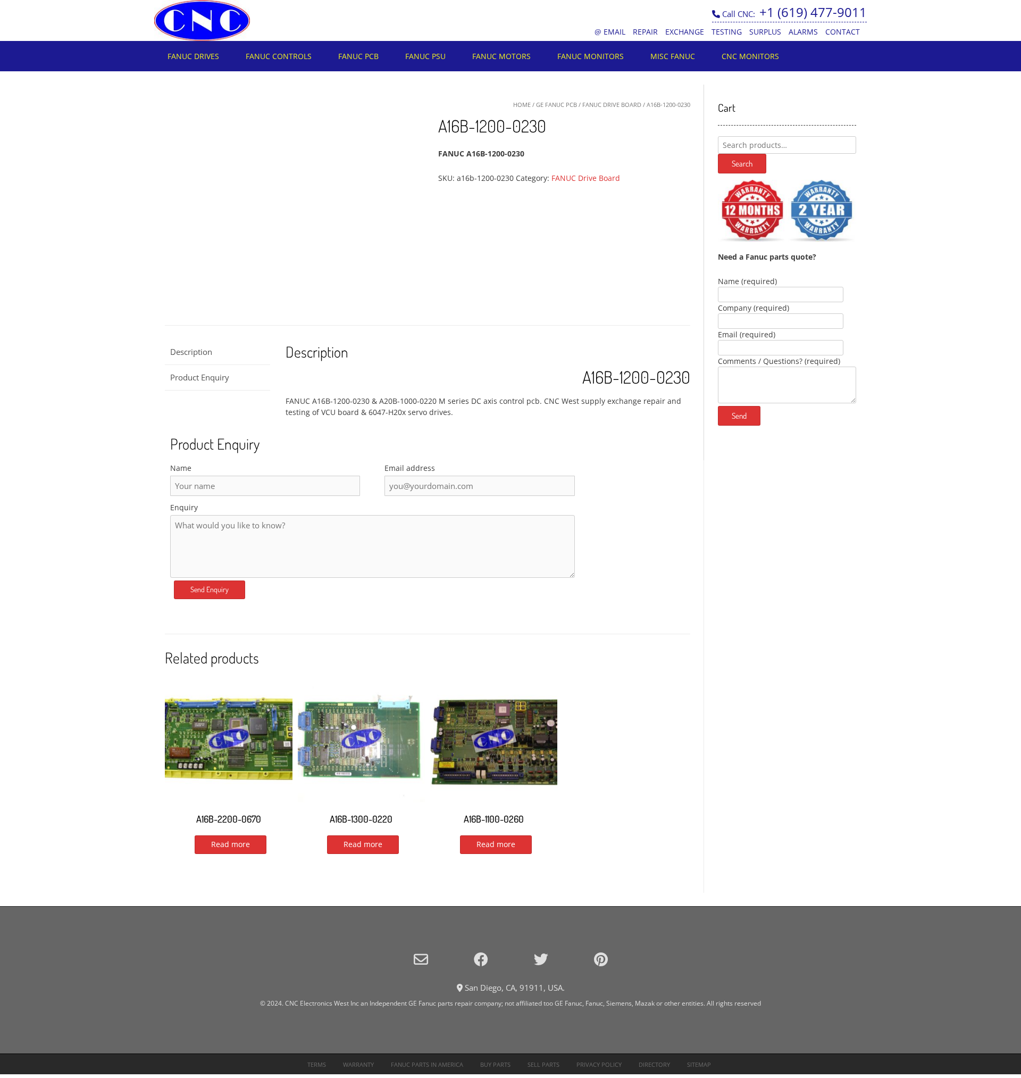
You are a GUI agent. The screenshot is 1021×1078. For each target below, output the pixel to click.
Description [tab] (191, 351)
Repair (645, 32)
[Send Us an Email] (421, 959)
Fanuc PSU (425, 56)
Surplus (765, 32)
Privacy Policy (599, 1064)
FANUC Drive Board (611, 105)
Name (180, 468)
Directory (654, 1064)
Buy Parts (495, 1064)
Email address (409, 468)
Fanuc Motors (501, 56)
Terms (316, 1064)
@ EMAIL (610, 32)
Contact (842, 32)
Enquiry (184, 507)
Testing (727, 32)
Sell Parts (543, 1064)
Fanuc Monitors (590, 56)
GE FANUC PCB (556, 105)
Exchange (684, 32)
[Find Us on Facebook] (481, 959)
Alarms (803, 32)
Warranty (358, 1064)
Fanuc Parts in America (427, 1064)
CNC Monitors (750, 56)
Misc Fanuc (672, 56)
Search (742, 164)
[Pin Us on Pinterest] (601, 959)
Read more (230, 844)
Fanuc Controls (279, 56)
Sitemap (699, 1064)
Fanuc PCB (358, 56)
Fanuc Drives (193, 56)
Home (522, 105)
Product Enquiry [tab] (199, 377)
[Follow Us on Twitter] (541, 959)
